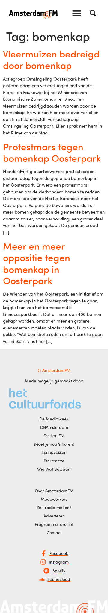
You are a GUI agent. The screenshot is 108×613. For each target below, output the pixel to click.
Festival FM (54, 435)
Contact (54, 532)
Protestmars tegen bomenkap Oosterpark (52, 152)
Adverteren (54, 515)
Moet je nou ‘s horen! (54, 443)
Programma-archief (54, 524)
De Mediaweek (54, 418)
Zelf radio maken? (54, 507)
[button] (77, 13)
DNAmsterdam (54, 427)
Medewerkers (54, 499)
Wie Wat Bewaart (54, 469)
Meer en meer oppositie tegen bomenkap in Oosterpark (36, 263)
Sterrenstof (54, 460)
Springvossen (54, 452)
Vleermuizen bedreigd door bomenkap (51, 59)
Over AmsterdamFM (54, 490)
